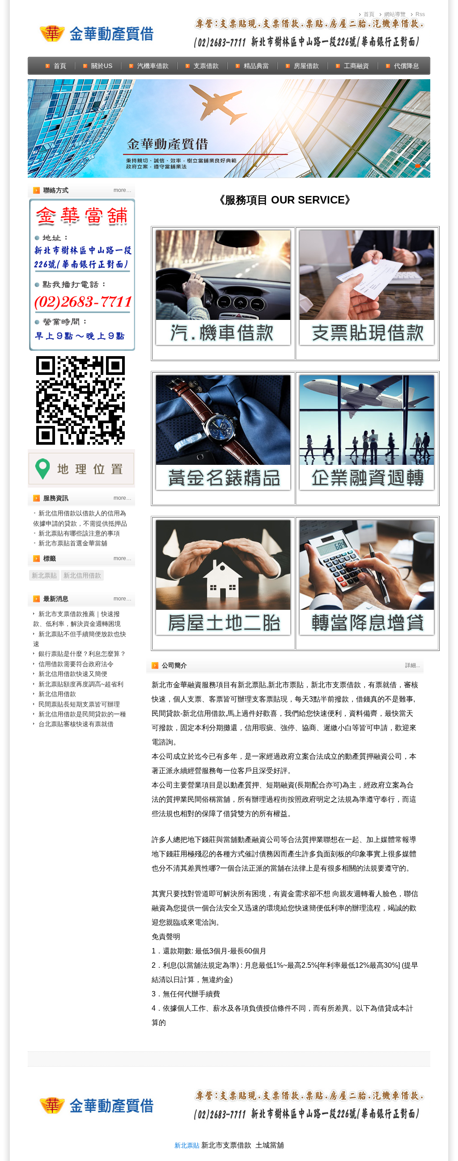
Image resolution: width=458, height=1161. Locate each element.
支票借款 (206, 65)
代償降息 (406, 65)
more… (122, 190)
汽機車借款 (153, 65)
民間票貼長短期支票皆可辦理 (79, 704)
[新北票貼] (229, 128)
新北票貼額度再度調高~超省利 (80, 684)
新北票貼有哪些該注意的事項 (79, 533)
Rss (420, 14)
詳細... (412, 665)
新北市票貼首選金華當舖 (72, 543)
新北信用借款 (82, 575)
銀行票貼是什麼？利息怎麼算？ (82, 653)
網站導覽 (395, 14)
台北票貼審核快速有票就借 (76, 723)
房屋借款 (306, 65)
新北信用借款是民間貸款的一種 (82, 714)
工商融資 (356, 65)
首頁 (369, 14)
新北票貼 (44, 575)
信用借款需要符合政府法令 (76, 664)
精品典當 (256, 65)
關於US (101, 65)
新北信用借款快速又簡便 (72, 673)
